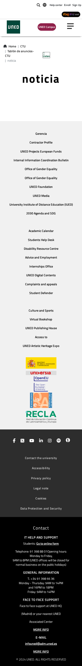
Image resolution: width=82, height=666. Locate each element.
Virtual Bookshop (41, 319)
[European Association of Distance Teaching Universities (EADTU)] (41, 400)
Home (12, 46)
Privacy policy (41, 478)
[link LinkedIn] (40, 441)
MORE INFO (41, 629)
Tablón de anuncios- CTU (19, 53)
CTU (23, 46)
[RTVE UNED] (71, 14)
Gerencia (41, 133)
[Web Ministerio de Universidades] (41, 363)
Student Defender (41, 293)
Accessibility (41, 468)
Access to (41, 337)
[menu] (72, 26)
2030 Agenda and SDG (41, 213)
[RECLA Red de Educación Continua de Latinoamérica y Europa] (41, 416)
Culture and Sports (41, 310)
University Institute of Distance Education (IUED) (41, 204)
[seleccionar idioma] (45, 4)
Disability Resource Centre (41, 248)
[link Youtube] (30, 441)
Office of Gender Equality (41, 169)
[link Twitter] (22, 441)
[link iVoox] (67, 441)
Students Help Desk (41, 239)
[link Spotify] (58, 441)
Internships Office (41, 266)
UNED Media (41, 195)
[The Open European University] (41, 383)
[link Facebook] (13, 441)
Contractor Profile (41, 142)
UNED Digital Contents (41, 275)
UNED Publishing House (41, 328)
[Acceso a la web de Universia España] (41, 372)
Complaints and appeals (41, 284)
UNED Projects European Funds (41, 151)
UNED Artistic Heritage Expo (41, 345)
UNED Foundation (41, 186)
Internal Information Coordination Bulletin (41, 160)
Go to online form (47, 543)
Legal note (41, 488)
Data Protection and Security (41, 508)
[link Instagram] (49, 441)
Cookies (41, 498)
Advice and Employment (41, 257)
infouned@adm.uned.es (41, 643)
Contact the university (41, 458)
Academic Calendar (41, 230)
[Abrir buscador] (38, 5)
